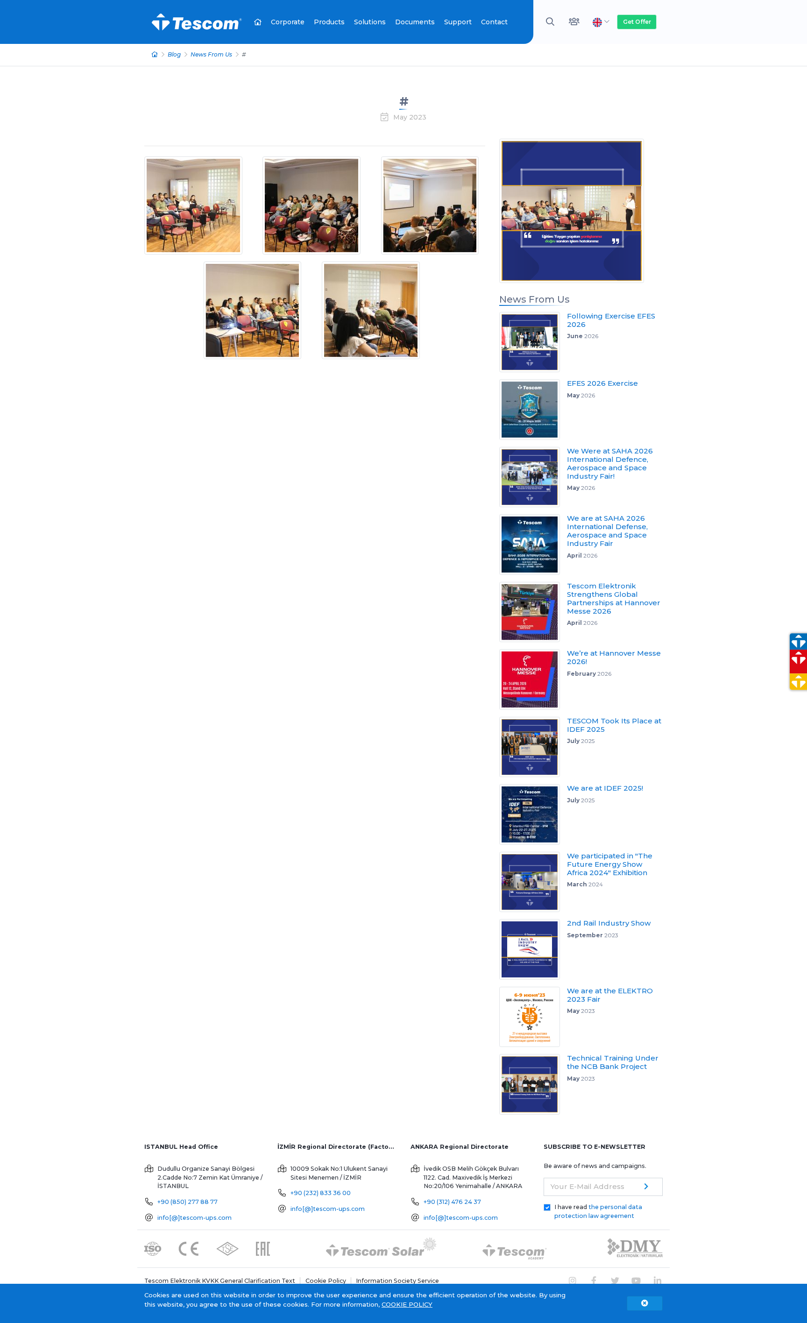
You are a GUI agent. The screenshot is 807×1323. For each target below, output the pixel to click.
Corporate (287, 22)
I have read (598, 1211)
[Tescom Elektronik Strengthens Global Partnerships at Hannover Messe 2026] (533, 612)
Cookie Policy (325, 1280)
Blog (174, 54)
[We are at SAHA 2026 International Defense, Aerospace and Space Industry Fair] (533, 544)
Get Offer (637, 21)
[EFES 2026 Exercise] (533, 409)
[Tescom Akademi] (514, 1248)
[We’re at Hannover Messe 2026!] (533, 679)
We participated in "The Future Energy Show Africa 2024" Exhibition (609, 864)
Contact (494, 22)
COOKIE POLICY (407, 1304)
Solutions (370, 22)
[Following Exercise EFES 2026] (533, 342)
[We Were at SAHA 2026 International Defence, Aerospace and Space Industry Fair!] (533, 477)
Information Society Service (397, 1280)
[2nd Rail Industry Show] (533, 949)
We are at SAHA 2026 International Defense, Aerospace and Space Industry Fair (607, 531)
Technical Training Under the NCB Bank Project (612, 1062)
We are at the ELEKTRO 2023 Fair (610, 995)
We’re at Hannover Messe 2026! (614, 657)
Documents (415, 22)
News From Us (211, 54)
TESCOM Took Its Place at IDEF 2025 (614, 725)
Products (329, 22)
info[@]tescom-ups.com (194, 1217)
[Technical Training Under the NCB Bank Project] (533, 1084)
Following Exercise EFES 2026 (611, 320)
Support (458, 22)
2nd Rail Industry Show (609, 923)
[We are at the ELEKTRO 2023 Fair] (533, 1017)
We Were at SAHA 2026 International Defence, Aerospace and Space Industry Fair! (610, 463)
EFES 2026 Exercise (602, 383)
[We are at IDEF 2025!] (533, 814)
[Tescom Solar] (381, 1248)
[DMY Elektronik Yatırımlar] (635, 1248)
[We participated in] (533, 882)
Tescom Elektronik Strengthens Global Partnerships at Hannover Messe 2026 (613, 598)
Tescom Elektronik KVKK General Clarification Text (219, 1280)
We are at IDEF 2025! (605, 788)
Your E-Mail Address (587, 1186)
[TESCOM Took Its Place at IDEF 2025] (533, 747)
